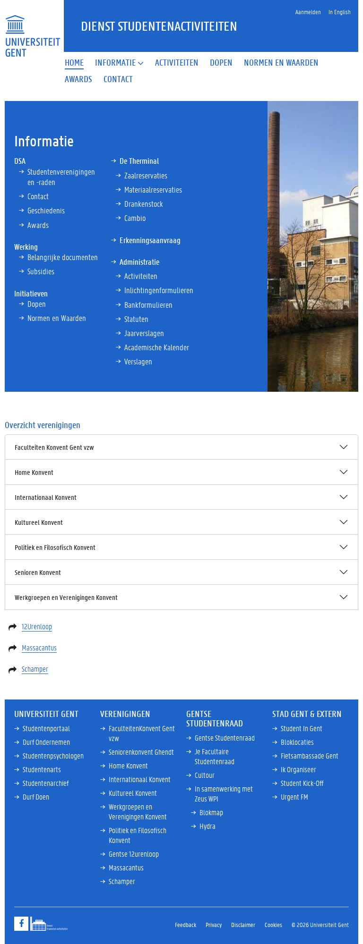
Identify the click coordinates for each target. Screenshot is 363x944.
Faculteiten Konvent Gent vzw (54, 447)
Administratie (139, 261)
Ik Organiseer (298, 769)
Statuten (136, 318)
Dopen (36, 303)
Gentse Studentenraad (225, 737)
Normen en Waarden (56, 317)
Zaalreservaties (145, 175)
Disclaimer (243, 924)
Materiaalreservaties (153, 189)
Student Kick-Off (302, 783)
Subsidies (40, 271)
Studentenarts (42, 769)
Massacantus (39, 647)
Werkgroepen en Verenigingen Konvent (66, 597)
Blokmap (211, 812)
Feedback (185, 924)
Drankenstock (143, 203)
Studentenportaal (46, 728)
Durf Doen (36, 796)
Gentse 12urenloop (134, 854)
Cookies (273, 924)
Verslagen (138, 361)
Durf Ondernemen (46, 742)
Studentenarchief (46, 783)
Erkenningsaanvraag (150, 240)
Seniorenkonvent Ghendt (141, 752)
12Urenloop (37, 626)
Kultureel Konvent (39, 522)
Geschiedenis (46, 210)
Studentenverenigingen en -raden (61, 176)
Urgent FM (294, 796)
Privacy (214, 924)
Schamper (35, 669)
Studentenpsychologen (53, 755)
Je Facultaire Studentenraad (214, 756)
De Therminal (139, 160)
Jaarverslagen (144, 333)
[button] (119, 63)
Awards (38, 224)
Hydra (207, 826)
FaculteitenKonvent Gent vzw (142, 733)
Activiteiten (140, 275)
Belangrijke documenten (62, 257)
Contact (38, 196)
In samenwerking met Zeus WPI (224, 793)
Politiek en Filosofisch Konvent (55, 547)
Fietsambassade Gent (309, 755)
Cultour (205, 775)
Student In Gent (301, 728)
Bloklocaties (297, 742)
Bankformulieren (148, 304)
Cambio (135, 217)
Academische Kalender (156, 347)
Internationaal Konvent (46, 497)
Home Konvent (34, 472)
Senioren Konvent (38, 572)
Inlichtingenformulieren (158, 290)
